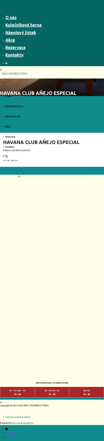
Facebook (12, 433)
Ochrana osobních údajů (17, 417)
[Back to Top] (1, 402)
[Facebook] (6, 433)
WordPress (28, 423)
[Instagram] (6, 437)
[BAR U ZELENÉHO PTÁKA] (13, 73)
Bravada (15, 423)
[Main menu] (1, 84)
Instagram (13, 437)
